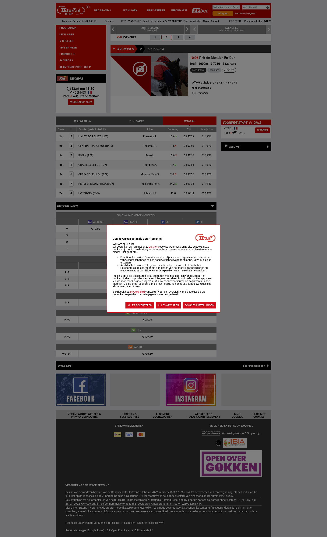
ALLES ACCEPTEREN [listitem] (139, 305)
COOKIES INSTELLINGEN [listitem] (199, 305)
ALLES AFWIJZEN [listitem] (168, 305)
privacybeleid (137, 291)
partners (154, 246)
